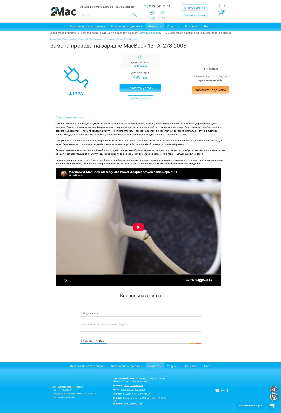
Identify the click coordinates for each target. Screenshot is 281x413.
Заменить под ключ (211, 90)
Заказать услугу (140, 88)
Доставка (108, 7)
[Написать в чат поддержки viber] (273, 397)
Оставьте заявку (150, 32)
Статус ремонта (194, 7)
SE (135, 15)
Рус (163, 17)
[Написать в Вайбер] (152, 13)
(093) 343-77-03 (159, 6)
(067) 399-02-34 (133, 403)
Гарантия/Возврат (124, 7)
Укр (153, 17)
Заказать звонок (194, 15)
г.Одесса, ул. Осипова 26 (132, 393)
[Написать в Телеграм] (162, 13)
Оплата (98, 7)
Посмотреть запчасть (70, 117)
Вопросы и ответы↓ (140, 98)
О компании (86, 7)
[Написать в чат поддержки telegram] (273, 389)
